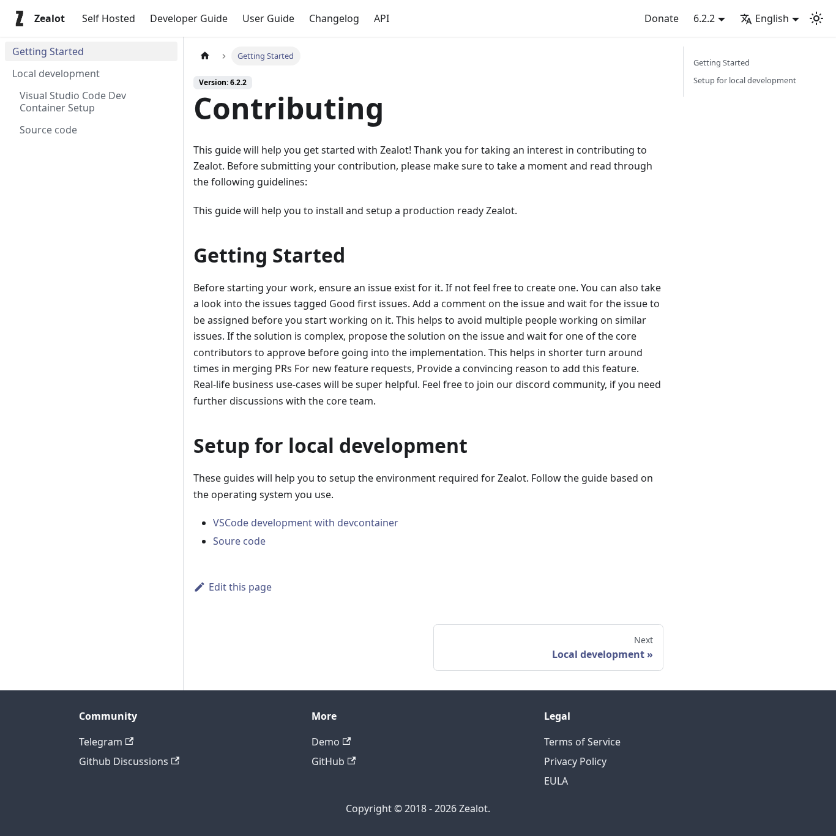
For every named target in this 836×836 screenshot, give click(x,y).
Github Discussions (123, 761)
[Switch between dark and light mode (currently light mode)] (816, 18)
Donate (661, 18)
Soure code (239, 541)
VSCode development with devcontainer (305, 522)
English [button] (772, 18)
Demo (326, 741)
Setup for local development (744, 80)
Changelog (334, 18)
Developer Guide (189, 18)
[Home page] (205, 56)
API (381, 18)
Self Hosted (108, 18)
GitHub (328, 761)
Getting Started (721, 62)
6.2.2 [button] (704, 18)
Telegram (100, 741)
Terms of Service (582, 741)
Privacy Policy (575, 761)
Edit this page (240, 587)
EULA (556, 781)
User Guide (268, 18)
